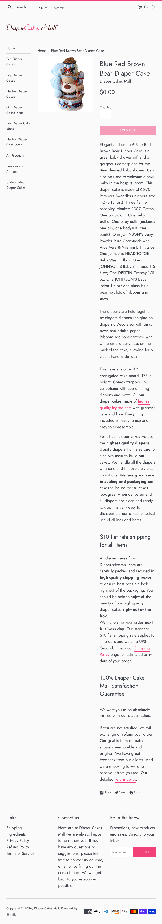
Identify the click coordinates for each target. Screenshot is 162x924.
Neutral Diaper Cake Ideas (16, 142)
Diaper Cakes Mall (46, 908)
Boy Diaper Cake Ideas (18, 126)
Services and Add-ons (15, 169)
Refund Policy (17, 847)
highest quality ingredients (125, 404)
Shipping (14, 828)
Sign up (58, 7)
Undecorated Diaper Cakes (15, 185)
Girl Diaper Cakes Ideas (14, 110)
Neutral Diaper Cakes (16, 94)
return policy (125, 779)
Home (10, 48)
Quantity (105, 107)
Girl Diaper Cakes (14, 61)
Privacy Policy (17, 840)
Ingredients (16, 834)
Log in (42, 7)
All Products (15, 155)
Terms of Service (20, 853)
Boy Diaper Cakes (14, 78)
